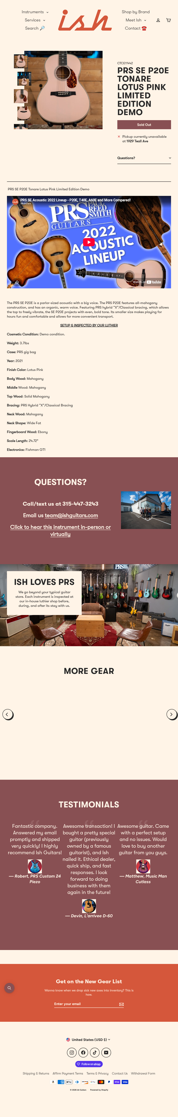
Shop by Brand (136, 11)
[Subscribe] (121, 1004)
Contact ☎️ (136, 28)
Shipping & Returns (36, 1073)
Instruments (33, 11)
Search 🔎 (35, 28)
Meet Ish (134, 20)
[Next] (172, 714)
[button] (9, 988)
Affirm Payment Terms (68, 1073)
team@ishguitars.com (71, 515)
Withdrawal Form (143, 1073)
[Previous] (7, 714)
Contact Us (120, 1073)
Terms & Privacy (97, 1073)
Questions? (126, 158)
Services (33, 20)
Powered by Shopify (99, 1090)
